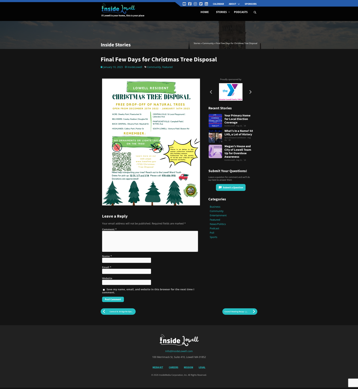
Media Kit (158, 367)
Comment (109, 229)
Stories (221, 12)
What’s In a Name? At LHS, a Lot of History (238, 132)
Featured (167, 67)
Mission (188, 367)
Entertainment (218, 215)
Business (215, 206)
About (232, 3)
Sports (213, 237)
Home (205, 12)
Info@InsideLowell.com (179, 351)
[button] (255, 12)
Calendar (218, 3)
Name (107, 256)
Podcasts (241, 12)
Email (106, 267)
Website (107, 278)
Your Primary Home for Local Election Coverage (237, 119)
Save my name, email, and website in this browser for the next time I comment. (148, 291)
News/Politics (218, 224)
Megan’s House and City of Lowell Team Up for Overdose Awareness (237, 151)
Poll (212, 232)
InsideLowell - (230, 125)
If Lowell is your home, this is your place (122, 15)
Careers (173, 367)
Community (208, 43)
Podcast (214, 228)
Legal (202, 367)
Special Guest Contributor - (236, 137)
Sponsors (251, 3)
